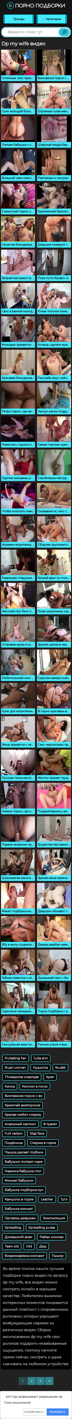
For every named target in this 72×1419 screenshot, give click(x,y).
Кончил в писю (35, 1086)
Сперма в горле (43, 1143)
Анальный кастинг (20, 1124)
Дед (42, 1246)
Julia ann (41, 1058)
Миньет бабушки (19, 1180)
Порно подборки (39, 6)
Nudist (60, 1068)
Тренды (18, 19)
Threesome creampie (22, 1077)
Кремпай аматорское (22, 1105)
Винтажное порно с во (23, 1096)
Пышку (58, 1256)
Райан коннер (52, 1237)
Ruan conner (15, 1068)
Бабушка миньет (19, 1209)
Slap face (37, 1133)
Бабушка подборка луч (24, 1190)
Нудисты (40, 1068)
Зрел (50, 1077)
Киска (10, 1086)
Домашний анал (18, 1237)
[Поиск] (64, 32)
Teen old (12, 1246)
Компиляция (54, 1218)
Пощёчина (14, 1143)
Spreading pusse (41, 1227)
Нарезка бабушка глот (23, 1171)
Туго (64, 1199)
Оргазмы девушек (20, 1218)
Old (29, 1246)
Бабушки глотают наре (24, 1162)
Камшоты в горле (19, 1199)
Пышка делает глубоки (24, 1152)
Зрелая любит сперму (23, 1115)
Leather (47, 1199)
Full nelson (14, 1133)
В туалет (50, 1124)
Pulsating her (15, 1058)
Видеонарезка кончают (24, 1256)
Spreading (13, 1227)
